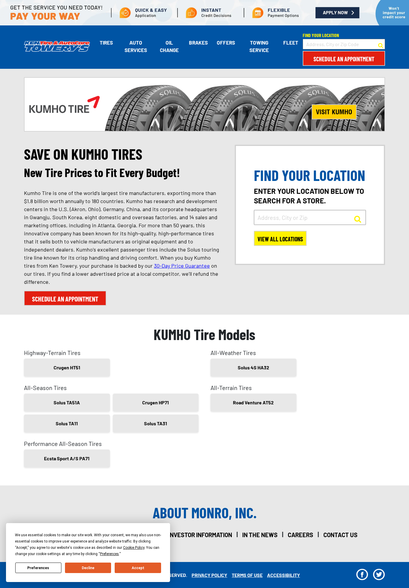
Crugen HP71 (155, 402)
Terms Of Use (247, 575)
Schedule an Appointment (343, 59)
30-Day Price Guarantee (182, 265)
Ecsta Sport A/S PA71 (67, 458)
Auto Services (136, 46)
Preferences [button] (109, 554)
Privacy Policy (209, 575)
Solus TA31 (155, 423)
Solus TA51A (67, 402)
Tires (106, 42)
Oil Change (169, 46)
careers (300, 534)
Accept (138, 568)
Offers (226, 42)
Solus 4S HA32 (253, 367)
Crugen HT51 (67, 367)
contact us (340, 534)
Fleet (290, 42)
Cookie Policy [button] (133, 548)
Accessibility (283, 575)
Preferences (38, 568)
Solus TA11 (67, 423)
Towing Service (259, 46)
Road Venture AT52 (253, 402)
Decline (88, 568)
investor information (200, 534)
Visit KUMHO (334, 112)
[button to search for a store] (380, 44)
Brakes (198, 42)
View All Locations (280, 239)
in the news (260, 534)
